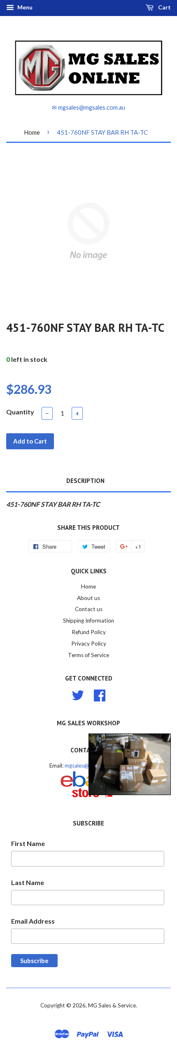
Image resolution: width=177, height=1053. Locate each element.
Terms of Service (88, 655)
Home (32, 132)
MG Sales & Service (112, 1005)
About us (88, 598)
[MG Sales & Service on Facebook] (99, 694)
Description (85, 481)
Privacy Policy (88, 643)
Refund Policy (89, 632)
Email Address (33, 921)
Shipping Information (88, 620)
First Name (28, 843)
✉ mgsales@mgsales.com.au (88, 107)
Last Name (27, 882)
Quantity (20, 412)
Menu (24, 7)
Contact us (88, 609)
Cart (164, 7)
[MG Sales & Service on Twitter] (78, 694)
